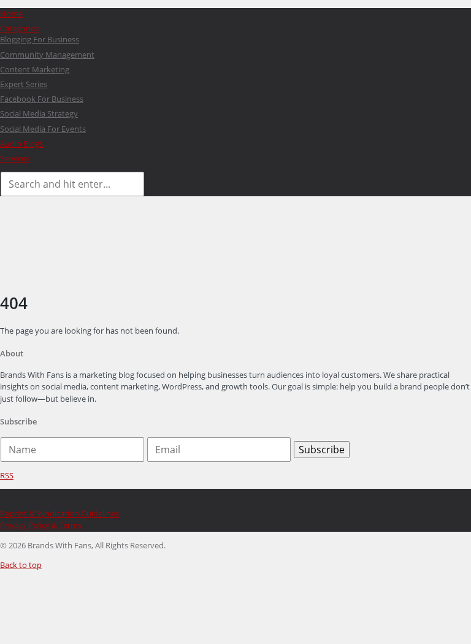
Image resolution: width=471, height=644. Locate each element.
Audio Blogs (21, 143)
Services (14, 158)
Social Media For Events (43, 128)
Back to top (21, 564)
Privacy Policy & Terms (41, 525)
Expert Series (23, 84)
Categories (19, 28)
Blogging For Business (39, 39)
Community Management (47, 54)
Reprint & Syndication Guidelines (59, 513)
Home (11, 13)
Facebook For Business (41, 98)
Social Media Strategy (39, 113)
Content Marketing (34, 69)
